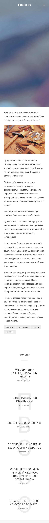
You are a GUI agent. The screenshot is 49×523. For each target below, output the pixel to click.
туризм (36, 327)
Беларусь (9, 327)
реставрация (23, 327)
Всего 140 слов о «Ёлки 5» (24, 422)
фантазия (9, 332)
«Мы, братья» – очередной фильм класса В (24, 373)
